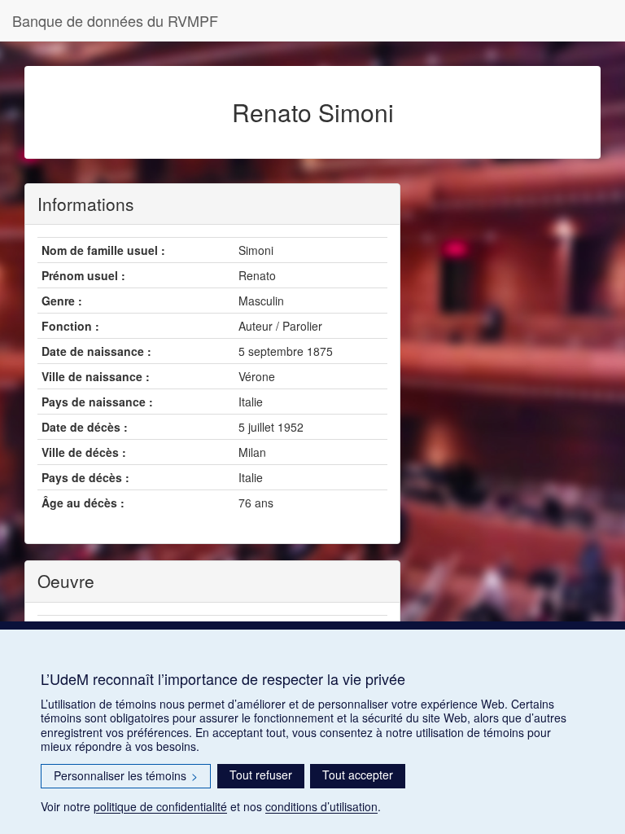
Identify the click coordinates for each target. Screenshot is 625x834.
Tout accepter (357, 774)
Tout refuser (260, 774)
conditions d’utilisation (321, 806)
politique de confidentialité (160, 806)
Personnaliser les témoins (126, 775)
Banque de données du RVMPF (115, 20)
